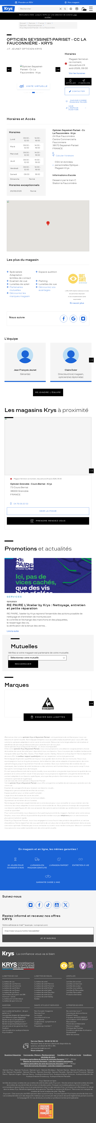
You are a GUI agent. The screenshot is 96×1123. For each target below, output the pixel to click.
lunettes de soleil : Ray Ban (55, 1091)
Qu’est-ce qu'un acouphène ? (13, 1019)
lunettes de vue (23, 1083)
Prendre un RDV (25, 2)
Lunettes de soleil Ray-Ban (44, 992)
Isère (49, 23)
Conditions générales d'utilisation (79, 1030)
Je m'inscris (48, 938)
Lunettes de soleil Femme (44, 984)
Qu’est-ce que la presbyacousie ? (14, 1024)
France (41, 23)
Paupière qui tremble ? (43, 1026)
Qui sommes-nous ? (74, 1011)
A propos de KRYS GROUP (76, 1017)
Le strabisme (39, 1019)
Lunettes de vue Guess (11, 990)
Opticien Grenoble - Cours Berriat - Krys (31, 484)
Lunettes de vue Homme (11, 986)
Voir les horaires (77, 73)
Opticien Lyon (35, 1070)
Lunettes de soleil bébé (43, 990)
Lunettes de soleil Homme (44, 986)
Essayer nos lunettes (50, 717)
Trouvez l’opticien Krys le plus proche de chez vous (73, 1094)
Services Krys (39, 1013)
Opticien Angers (15, 1074)
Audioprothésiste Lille (84, 1074)
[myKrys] (71, 8)
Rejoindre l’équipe (48, 392)
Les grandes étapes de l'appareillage (16, 1015)
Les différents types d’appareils (14, 1017)
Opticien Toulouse (21, 1070)
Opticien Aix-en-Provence (76, 1072)
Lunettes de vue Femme (11, 984)
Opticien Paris (8, 1070)
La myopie (38, 1015)
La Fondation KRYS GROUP (77, 1019)
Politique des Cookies (74, 1028)
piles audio (49, 1083)
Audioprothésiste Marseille (60, 1076)
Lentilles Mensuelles (74, 992)
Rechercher (23, 664)
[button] (83, 8)
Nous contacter (37, 1050)
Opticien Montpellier (14, 1072)
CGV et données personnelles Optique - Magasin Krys (67, 165)
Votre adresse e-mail (25, 925)
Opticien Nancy (28, 1074)
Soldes (37, 999)
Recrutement (71, 1022)
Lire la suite (13, 631)
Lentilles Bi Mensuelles (75, 990)
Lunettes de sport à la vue (12, 1001)
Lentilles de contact (73, 982)
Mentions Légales (73, 1026)
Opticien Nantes (63, 1070)
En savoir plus (77, 303)
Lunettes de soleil (41, 982)
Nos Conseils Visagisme (43, 1011)
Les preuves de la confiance (76, 1013)
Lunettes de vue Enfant (11, 988)
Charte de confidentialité (75, 1024)
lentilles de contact (10, 1083)
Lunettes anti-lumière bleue (12, 999)
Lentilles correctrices (74, 984)
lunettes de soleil (36, 1083)
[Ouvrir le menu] (91, 9)
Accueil (23, 23)
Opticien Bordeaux (48, 1070)
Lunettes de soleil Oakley (43, 997)
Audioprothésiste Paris (44, 1074)
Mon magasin (73, 2)
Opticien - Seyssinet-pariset (31, 25)
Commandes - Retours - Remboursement (39, 1055)
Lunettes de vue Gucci (10, 992)
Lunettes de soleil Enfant (43, 988)
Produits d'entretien (74, 994)
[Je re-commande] (77, 8)
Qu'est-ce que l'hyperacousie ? (14, 1022)
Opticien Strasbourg (78, 1070)
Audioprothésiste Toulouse (64, 1074)
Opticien (32, 23)
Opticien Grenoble (44, 1072)
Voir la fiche (48, 511)
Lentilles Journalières (74, 988)
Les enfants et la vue (42, 1017)
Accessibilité (71, 1032)
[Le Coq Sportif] (48, 703)
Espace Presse (72, 1015)
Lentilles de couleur (73, 986)
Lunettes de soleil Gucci (43, 994)
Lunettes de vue (8, 982)
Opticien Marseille (58, 1072)
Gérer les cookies (72, 1034)
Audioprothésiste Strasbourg (37, 1076)
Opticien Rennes (29, 1072)
